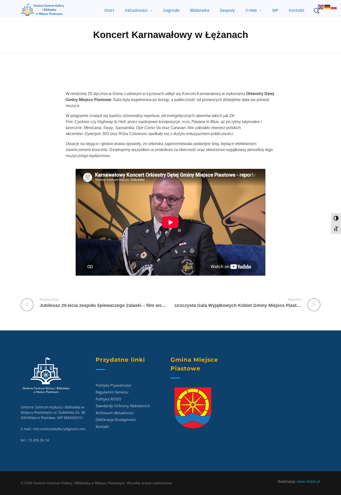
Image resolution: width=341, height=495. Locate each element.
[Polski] (334, 7)
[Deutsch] (327, 7)
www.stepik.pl (308, 481)
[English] (321, 7)
